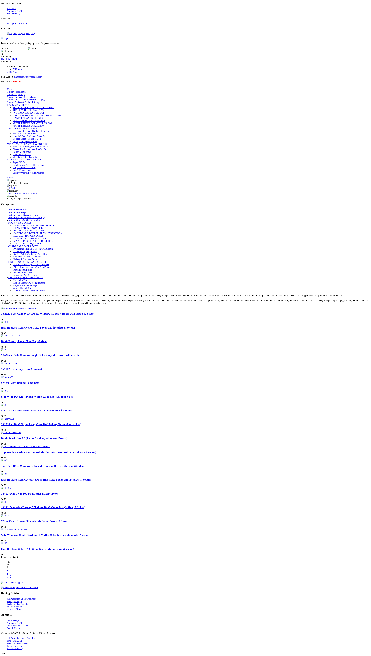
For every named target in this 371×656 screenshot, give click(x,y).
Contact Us (12, 72)
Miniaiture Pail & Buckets (25, 157)
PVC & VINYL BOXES (18, 105)
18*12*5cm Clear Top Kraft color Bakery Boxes (29, 493)
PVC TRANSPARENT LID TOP (28, 112)
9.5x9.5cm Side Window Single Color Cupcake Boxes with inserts (40, 355)
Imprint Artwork (14, 606)
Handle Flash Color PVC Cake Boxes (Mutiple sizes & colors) (37, 548)
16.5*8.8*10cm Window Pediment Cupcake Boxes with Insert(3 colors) (43, 465)
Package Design (14, 601)
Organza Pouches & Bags (24, 167)
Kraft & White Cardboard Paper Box (30, 136)
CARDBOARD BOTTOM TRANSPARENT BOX (37, 115)
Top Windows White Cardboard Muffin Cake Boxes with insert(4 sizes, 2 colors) (48, 452)
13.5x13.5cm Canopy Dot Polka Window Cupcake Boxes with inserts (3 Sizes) (47, 313)
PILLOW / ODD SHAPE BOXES (29, 120)
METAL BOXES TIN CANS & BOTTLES (27, 144)
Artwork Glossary (15, 609)
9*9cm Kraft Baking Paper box (20, 382)
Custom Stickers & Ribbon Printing (23, 102)
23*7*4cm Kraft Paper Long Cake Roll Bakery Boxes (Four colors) (41, 424)
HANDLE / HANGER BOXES (28, 118)
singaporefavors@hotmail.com (28, 77)
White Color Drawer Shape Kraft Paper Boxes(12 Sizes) (34, 521)
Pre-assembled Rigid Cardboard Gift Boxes (32, 131)
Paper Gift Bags (20, 162)
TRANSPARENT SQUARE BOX (29, 110)
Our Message (13, 620)
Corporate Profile (15, 11)
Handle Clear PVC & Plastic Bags (28, 165)
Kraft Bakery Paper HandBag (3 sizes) (24, 341)
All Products (18, 69)
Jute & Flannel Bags (22, 170)
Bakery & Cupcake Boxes (25, 141)
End (9, 577)
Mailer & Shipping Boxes (24, 133)
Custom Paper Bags (16, 94)
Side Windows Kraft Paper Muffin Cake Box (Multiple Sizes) (37, 396)
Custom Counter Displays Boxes (22, 97)
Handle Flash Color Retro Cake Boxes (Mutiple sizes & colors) (38, 327)
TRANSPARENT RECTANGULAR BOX (33, 107)
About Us (11, 8)
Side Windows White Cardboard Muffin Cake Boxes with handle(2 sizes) (44, 535)
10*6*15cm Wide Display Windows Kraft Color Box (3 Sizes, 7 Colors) (43, 507)
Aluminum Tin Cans (22, 154)
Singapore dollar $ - (18, 23)
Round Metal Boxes (22, 152)
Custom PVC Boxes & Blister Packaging (26, 99)
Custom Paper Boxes (16, 92)
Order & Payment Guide (18, 625)
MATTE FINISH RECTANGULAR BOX (33, 123)
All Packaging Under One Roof (21, 599)
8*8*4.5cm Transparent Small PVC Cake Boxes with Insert (36, 410)
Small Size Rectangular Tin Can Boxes (30, 146)
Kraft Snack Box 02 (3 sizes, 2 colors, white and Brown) (34, 438)
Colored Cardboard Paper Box (27, 139)
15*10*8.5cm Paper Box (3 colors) (21, 369)
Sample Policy (13, 13)
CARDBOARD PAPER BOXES (22, 128)
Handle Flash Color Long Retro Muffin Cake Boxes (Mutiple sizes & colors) (46, 479)
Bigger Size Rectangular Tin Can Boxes (31, 149)
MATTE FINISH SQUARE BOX (28, 126)
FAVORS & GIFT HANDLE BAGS (24, 159)
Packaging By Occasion (18, 604)
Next (9, 575)
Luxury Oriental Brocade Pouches (28, 173)
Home (10, 89)
